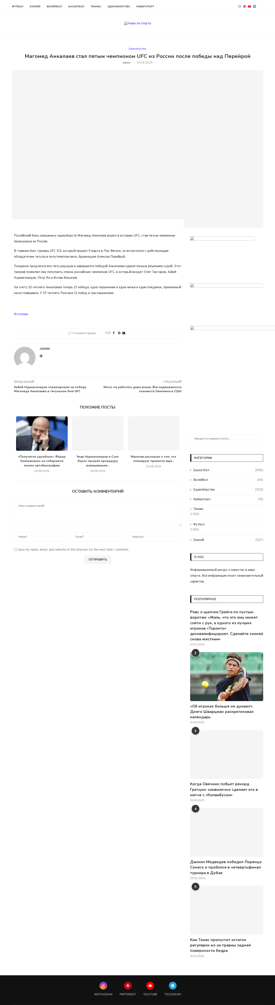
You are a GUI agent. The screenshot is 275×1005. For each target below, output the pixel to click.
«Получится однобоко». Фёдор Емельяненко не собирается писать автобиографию (42, 461)
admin (126, 63)
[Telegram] (254, 6)
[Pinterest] (244, 6)
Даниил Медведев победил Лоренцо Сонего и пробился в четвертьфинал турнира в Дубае (226, 867)
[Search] (261, 6)
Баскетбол (76, 6)
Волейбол (54, 6)
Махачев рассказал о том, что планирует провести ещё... (153, 459)
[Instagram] (239, 6)
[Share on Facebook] (114, 333)
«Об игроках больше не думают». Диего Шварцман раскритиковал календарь (222, 712)
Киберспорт (145, 6)
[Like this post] (108, 333)
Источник (21, 314)
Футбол (17, 6)
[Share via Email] (123, 333)
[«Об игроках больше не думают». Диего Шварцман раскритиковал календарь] (226, 676)
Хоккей (35, 6)
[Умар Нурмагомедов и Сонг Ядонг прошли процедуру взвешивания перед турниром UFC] (98, 433)
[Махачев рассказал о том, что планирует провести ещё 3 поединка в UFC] (153, 433)
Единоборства (119, 6)
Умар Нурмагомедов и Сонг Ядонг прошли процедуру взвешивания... (97, 461)
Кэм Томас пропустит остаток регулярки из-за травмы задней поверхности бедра (220, 945)
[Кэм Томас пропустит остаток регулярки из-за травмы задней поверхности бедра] (226, 910)
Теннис (96, 6)
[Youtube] (249, 6)
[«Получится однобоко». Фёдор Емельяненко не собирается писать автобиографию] (42, 433)
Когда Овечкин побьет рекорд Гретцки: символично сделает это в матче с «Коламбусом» (224, 789)
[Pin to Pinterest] (119, 333)
